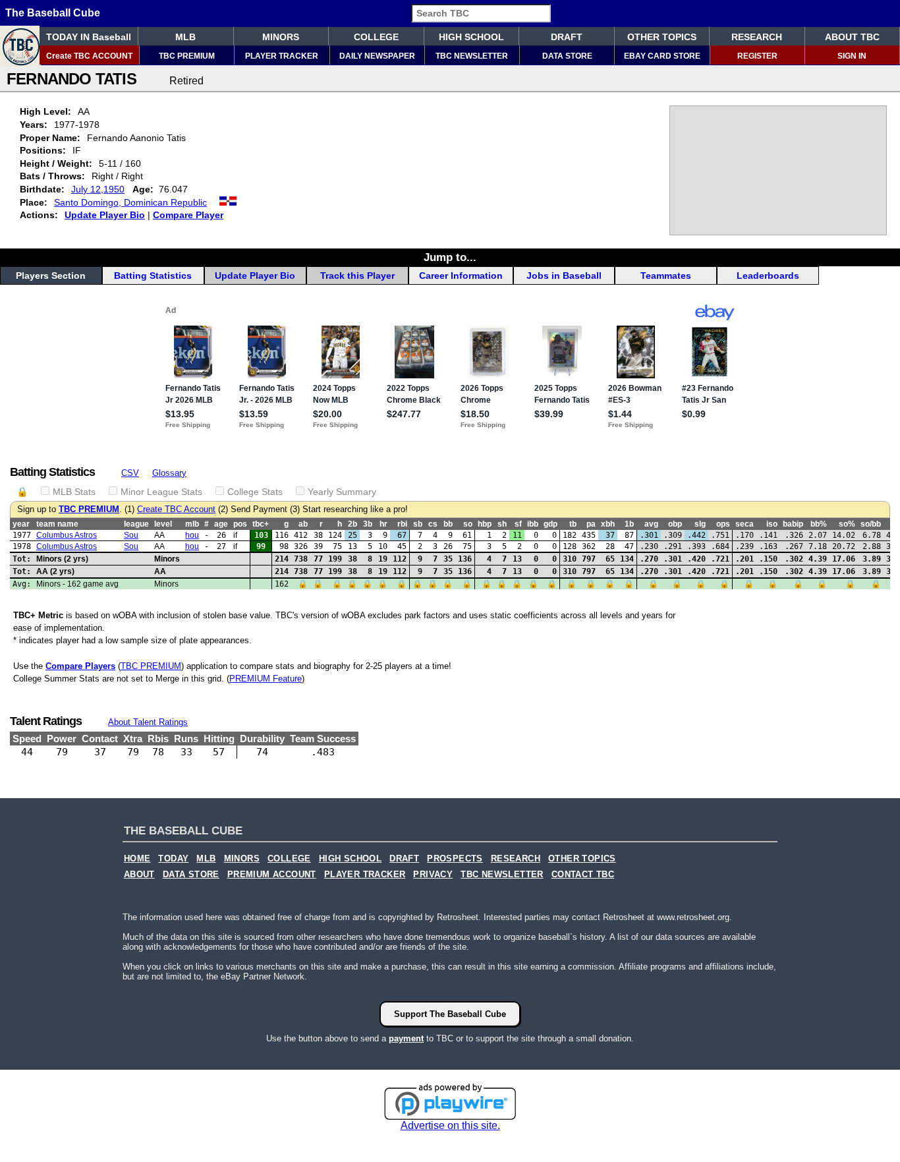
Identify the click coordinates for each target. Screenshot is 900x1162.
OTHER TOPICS (661, 37)
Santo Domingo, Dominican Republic (130, 202)
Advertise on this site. (450, 1125)
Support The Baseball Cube (450, 1014)
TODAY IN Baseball (88, 37)
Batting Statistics (153, 275)
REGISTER (757, 56)
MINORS (280, 37)
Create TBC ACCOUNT (89, 56)
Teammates (665, 275)
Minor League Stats (161, 491)
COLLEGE (376, 37)
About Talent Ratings (148, 722)
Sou (131, 535)
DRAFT (566, 37)
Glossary (169, 473)
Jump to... (450, 257)
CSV (130, 473)
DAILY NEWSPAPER (377, 56)
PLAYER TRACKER (281, 56)
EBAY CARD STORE (662, 56)
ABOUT (139, 874)
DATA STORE (567, 56)
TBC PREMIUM (187, 56)
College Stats (255, 491)
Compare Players (80, 666)
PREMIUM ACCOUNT (271, 874)
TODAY (173, 858)
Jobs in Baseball (564, 275)
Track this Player (357, 275)
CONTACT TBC (582, 874)
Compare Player (188, 215)
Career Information (461, 275)
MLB (185, 37)
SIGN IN (851, 56)
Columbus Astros (66, 535)
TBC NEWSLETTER (472, 56)
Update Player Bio (105, 215)
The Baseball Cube (52, 12)
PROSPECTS (455, 858)
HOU (192, 535)
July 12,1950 (98, 189)
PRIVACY (433, 874)
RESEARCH (756, 37)
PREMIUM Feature (265, 678)
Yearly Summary (342, 491)
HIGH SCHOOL (471, 37)
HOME (137, 858)
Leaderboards (768, 275)
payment (406, 1038)
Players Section (51, 275)
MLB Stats (74, 491)
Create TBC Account (176, 509)
